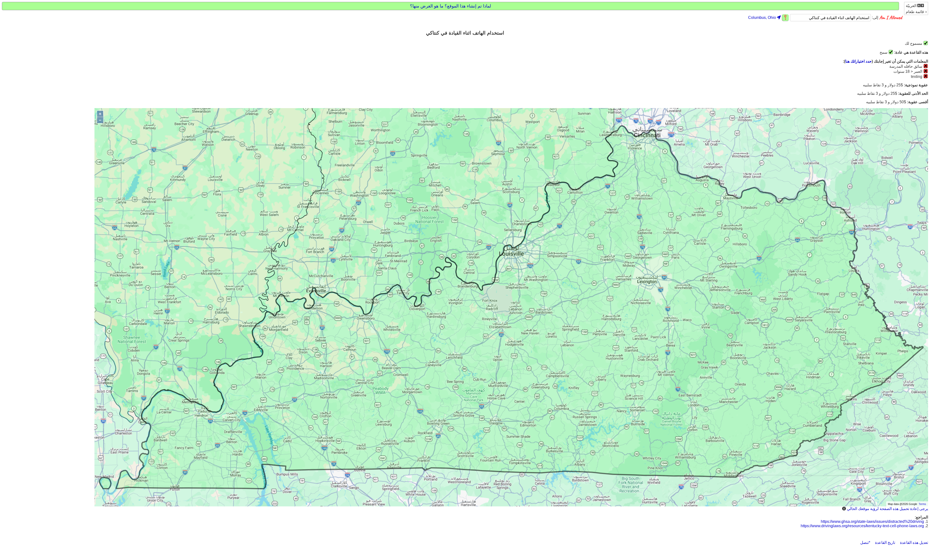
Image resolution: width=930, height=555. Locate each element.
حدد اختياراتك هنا (858, 61)
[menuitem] (916, 5)
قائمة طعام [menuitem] (915, 12)
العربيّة (911, 6)
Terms (922, 504)
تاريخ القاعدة (885, 542)
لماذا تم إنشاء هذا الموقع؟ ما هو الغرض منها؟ (450, 6)
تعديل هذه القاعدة (914, 542)
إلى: (874, 18)
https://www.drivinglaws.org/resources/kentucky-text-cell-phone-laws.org (862, 526)
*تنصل (865, 542)
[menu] (916, 8)
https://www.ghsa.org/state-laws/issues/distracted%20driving (872, 521)
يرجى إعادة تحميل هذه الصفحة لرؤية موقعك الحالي (887, 509)
